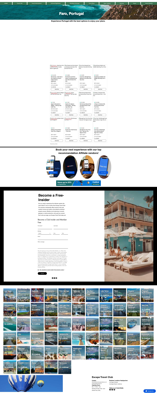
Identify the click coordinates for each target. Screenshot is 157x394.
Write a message (41, 241)
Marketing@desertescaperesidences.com (99, 382)
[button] (107, 3)
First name (40, 225)
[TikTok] (52, 278)
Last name (56, 225)
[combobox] (44, 233)
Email (39, 236)
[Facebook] (54, 278)
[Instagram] (56, 278)
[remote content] (78, 42)
